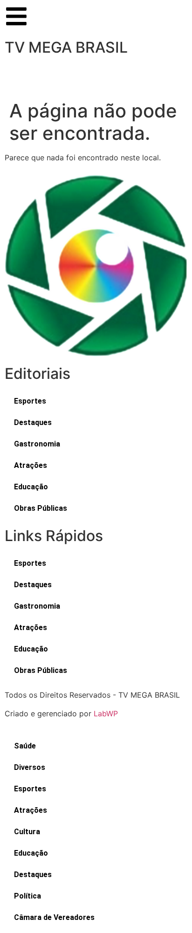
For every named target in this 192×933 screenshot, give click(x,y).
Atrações (30, 465)
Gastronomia (37, 443)
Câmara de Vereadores (54, 917)
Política (27, 896)
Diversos (29, 767)
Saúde (25, 745)
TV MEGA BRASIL (66, 47)
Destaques (33, 422)
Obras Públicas (40, 508)
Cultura (27, 831)
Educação (31, 486)
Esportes (30, 401)
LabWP (106, 713)
